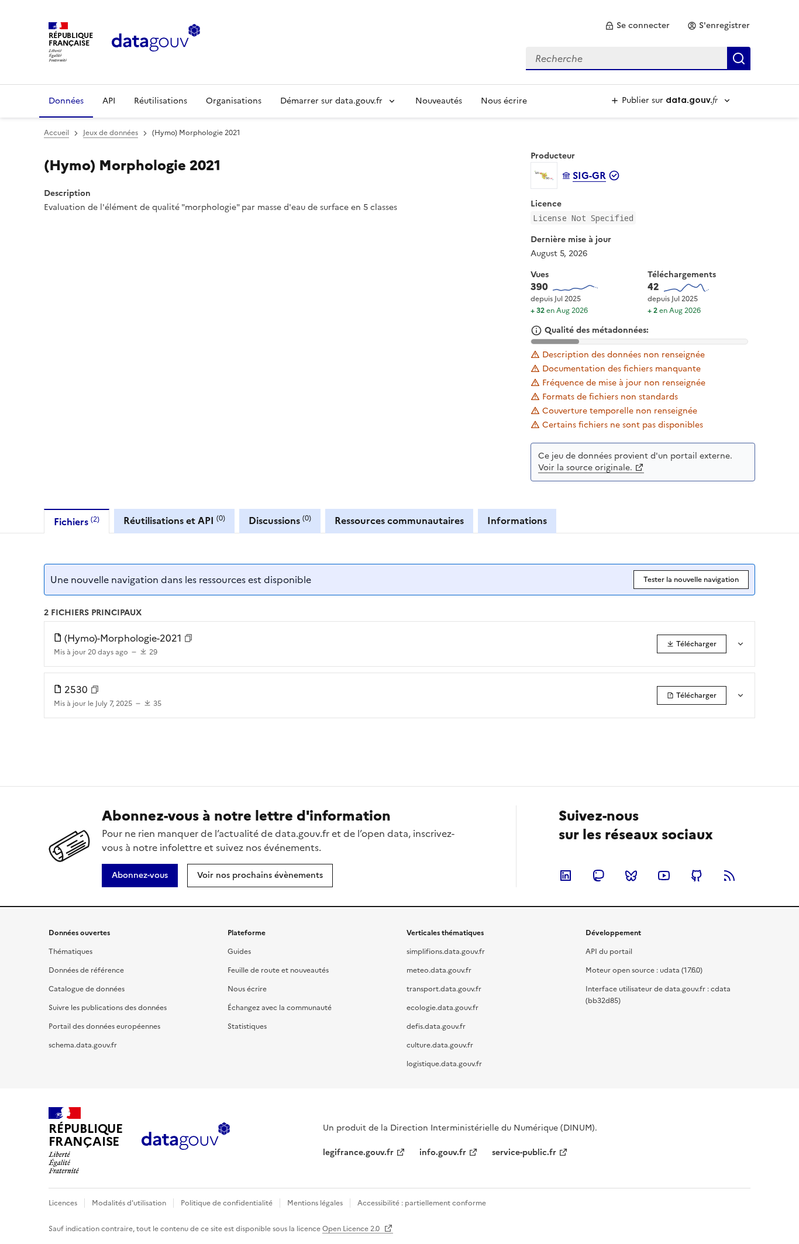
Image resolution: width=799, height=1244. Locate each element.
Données (66, 101)
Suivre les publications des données (108, 1007)
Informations (517, 521)
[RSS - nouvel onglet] (729, 875)
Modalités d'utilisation (129, 1203)
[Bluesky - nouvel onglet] (631, 875)
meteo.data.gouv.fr (439, 970)
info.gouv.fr (442, 1152)
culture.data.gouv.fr (440, 1045)
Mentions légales (315, 1203)
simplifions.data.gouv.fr (446, 951)
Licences (63, 1203)
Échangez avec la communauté (280, 1007)
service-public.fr (524, 1152)
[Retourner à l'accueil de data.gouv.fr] (156, 41)
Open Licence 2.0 (351, 1229)
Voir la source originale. (585, 467)
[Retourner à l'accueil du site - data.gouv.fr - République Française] (186, 1140)
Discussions (280, 520)
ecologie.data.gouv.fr (442, 1007)
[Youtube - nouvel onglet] (664, 875)
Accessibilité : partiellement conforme (421, 1203)
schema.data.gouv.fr (83, 1045)
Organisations (233, 101)
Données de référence (86, 970)
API (108, 101)
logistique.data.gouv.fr (444, 1064)
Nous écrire (504, 101)
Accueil (56, 132)
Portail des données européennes (104, 1026)
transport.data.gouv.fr (444, 989)
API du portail (609, 951)
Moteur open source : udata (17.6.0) (644, 970)
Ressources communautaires (399, 521)
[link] (637, 25)
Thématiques (70, 951)
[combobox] (638, 58)
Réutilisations (160, 101)
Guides (239, 951)
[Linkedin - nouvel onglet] (565, 875)
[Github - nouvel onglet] (696, 875)
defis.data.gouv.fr (436, 1026)
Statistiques (247, 1026)
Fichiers (76, 521)
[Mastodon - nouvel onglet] (598, 875)
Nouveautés (438, 101)
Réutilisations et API (174, 520)
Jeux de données (110, 132)
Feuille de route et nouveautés (278, 970)
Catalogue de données (87, 989)
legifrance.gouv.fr (358, 1152)
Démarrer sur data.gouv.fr (331, 101)
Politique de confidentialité (227, 1203)
